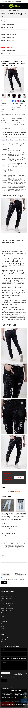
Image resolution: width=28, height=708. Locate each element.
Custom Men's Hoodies (6, 598)
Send (4, 582)
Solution (3, 623)
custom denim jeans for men (8, 535)
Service (2, 626)
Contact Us (3, 631)
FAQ (2, 642)
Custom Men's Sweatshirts (7, 601)
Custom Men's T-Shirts (6, 593)
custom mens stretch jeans (7, 531)
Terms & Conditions (20, 579)
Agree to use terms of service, (12, 579)
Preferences (19, 704)
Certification (3, 639)
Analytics (13, 704)
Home (2, 10)
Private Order (4, 621)
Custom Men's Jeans (13, 10)
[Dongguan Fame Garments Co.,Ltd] (14, 6)
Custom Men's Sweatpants (7, 603)
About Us (3, 619)
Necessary (6, 704)
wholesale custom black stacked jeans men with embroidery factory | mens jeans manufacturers (20, 516)
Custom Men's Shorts (5, 605)
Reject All (7, 701)
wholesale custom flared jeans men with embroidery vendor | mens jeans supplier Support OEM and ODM (7, 516)
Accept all (24, 701)
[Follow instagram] (14, 688)
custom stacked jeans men (7, 538)
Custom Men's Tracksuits (6, 596)
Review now (17, 491)
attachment (6, 574)
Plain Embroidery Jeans (7, 12)
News (2, 628)
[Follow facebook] (11, 688)
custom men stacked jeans (7, 528)
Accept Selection (15, 701)
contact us (19, 477)
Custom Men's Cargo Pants (7, 608)
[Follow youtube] (8, 688)
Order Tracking (4, 637)
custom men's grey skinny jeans (8, 533)
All (6, 10)
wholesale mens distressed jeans (9, 526)
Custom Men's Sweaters (6, 610)
